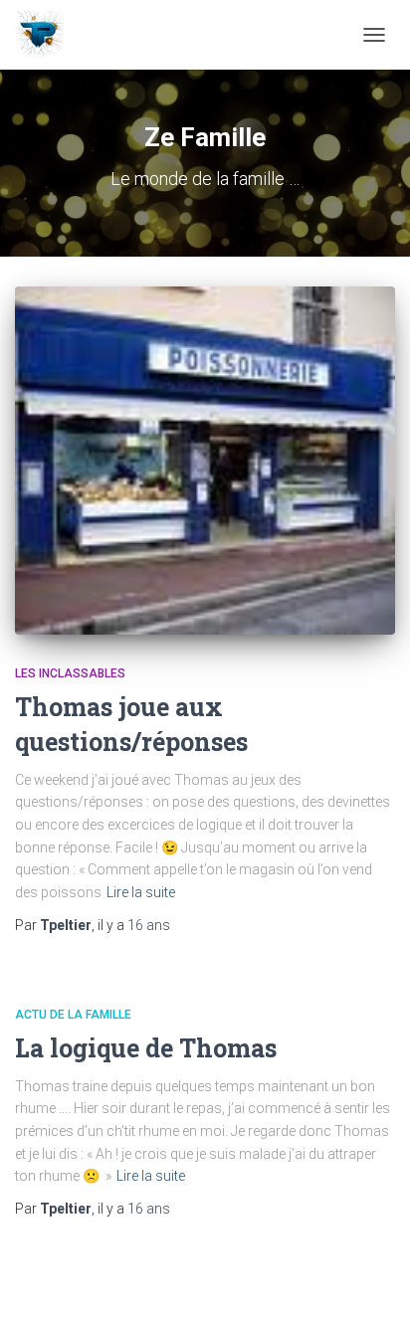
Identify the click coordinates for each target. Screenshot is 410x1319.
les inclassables (70, 673)
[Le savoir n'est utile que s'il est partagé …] (47, 35)
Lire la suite (140, 892)
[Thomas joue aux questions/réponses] (205, 460)
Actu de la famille (73, 1015)
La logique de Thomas (146, 1048)
